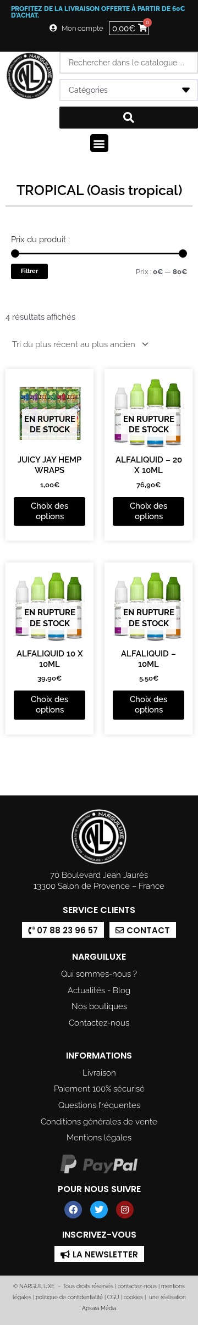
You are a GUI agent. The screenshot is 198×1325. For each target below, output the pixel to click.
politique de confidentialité (69, 1297)
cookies (133, 1297)
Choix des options (49, 511)
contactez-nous (136, 1286)
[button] (99, 143)
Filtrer (29, 271)
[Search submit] (128, 118)
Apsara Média (99, 1308)
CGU (113, 1297)
